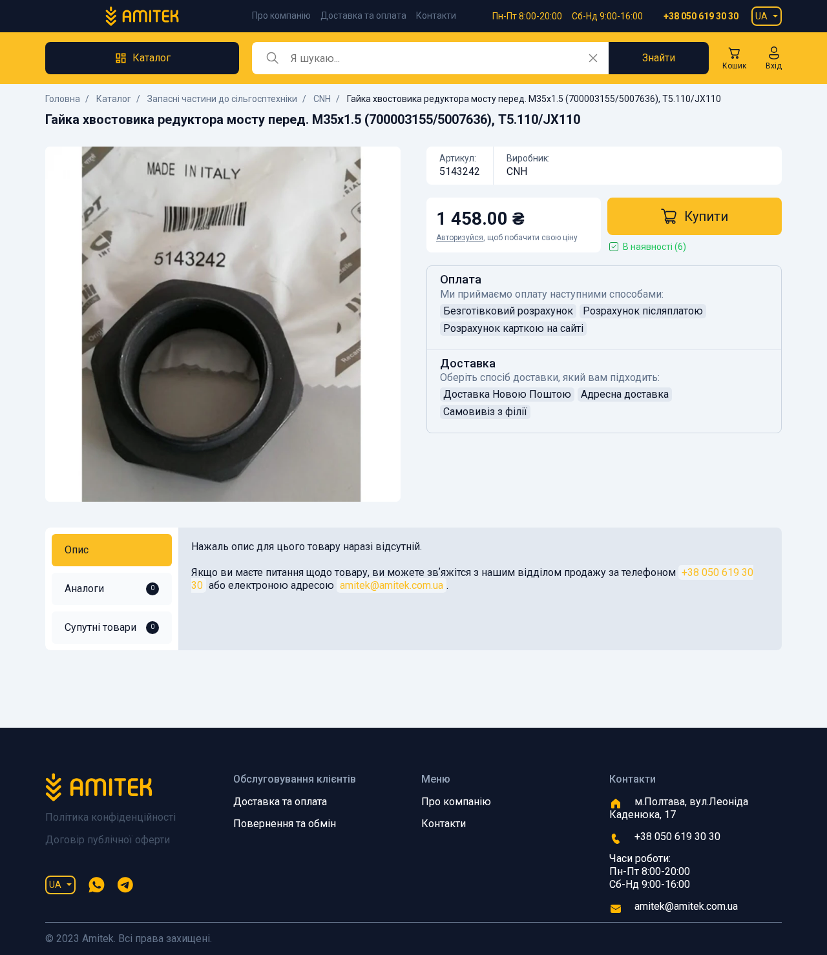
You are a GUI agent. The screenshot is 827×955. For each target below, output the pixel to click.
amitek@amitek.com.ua (391, 585)
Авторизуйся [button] (459, 237)
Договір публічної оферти (107, 840)
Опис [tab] (77, 550)
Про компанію (281, 15)
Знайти (658, 58)
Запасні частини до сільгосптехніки (222, 99)
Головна (62, 99)
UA (761, 16)
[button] (774, 58)
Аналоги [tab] (109, 588)
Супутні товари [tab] (109, 627)
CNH (322, 99)
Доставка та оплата (363, 15)
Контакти (436, 15)
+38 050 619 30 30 (701, 16)
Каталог (113, 99)
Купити (706, 216)
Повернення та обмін (284, 823)
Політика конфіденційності (110, 817)
